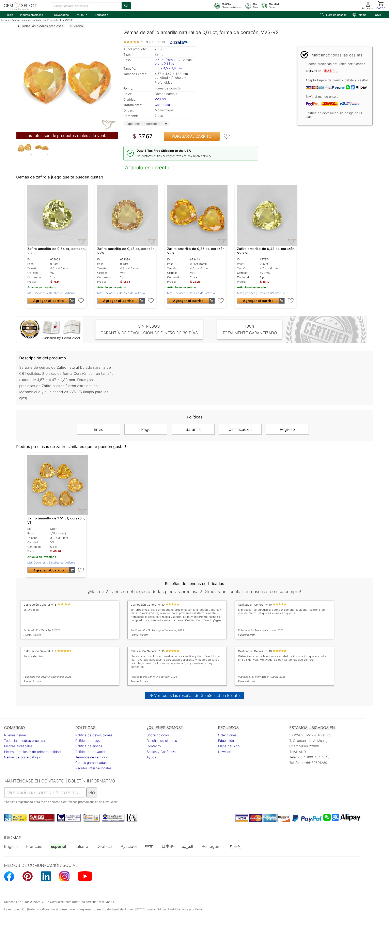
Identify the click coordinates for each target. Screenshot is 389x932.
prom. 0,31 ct (164, 63)
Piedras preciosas (33, 14)
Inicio (9, 14)
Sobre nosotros (158, 735)
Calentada (162, 105)
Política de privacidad (92, 752)
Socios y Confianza (161, 752)
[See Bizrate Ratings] (179, 42)
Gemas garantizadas (91, 763)
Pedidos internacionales (93, 768)
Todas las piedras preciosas (25, 741)
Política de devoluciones (93, 735)
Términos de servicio (91, 757)
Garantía (193, 429)
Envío (98, 429)
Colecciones (227, 735)
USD (378, 14)
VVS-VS (160, 99)
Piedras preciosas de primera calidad (32, 752)
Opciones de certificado (144, 124)
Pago (146, 429)
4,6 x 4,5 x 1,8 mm (168, 68)
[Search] (126, 5)
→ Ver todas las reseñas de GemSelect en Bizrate (194, 695)
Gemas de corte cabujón (23, 757)
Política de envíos (88, 746)
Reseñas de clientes (162, 741)
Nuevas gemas (15, 735)
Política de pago (87, 741)
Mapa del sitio (228, 746)
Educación (101, 14)
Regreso (287, 429)
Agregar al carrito (192, 136)
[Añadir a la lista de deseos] (227, 136)
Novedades (61, 14)
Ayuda (82, 14)
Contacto (154, 746)
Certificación (240, 429)
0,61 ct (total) (165, 60)
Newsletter (226, 752)
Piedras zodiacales (18, 746)
